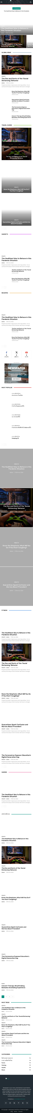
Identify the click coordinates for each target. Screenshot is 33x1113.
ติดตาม (16, 351)
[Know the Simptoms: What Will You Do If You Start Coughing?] (6, 92)
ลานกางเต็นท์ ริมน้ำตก (16, 393)
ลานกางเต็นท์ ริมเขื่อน (16, 404)
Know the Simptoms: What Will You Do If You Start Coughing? (20, 92)
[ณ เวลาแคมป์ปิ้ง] (6, 416)
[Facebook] (5, 1103)
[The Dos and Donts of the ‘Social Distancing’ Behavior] (13, 41)
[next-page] (5, 229)
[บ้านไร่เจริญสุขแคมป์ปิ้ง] (6, 405)
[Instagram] (10, 1103)
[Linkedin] (14, 1103)
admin (3, 83)
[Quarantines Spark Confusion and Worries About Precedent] (6, 101)
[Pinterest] (18, 1103)
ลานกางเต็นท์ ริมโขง (16, 425)
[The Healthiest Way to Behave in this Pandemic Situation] (16, 24)
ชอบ (6, 351)
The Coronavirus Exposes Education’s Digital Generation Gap (21, 108)
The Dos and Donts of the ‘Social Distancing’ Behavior (15, 80)
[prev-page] (3, 229)
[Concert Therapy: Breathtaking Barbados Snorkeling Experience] (6, 117)
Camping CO (15, 438)
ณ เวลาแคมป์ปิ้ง (16, 416)
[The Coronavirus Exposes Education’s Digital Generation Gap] (6, 109)
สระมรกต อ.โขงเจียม (17, 395)
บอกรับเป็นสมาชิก (26, 351)
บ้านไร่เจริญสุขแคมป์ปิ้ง (18, 406)
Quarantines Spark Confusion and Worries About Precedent (20, 100)
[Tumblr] (22, 1103)
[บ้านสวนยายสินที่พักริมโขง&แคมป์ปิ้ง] (6, 426)
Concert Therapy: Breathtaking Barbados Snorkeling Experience (21, 116)
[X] (27, 1103)
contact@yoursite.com (19, 1099)
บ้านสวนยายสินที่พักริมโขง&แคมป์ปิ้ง (21, 427)
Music (3, 983)
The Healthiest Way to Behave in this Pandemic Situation (16, 259)
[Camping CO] (6, 437)
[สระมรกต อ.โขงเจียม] (6, 394)
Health (3, 26)
